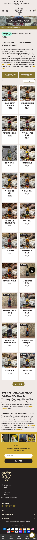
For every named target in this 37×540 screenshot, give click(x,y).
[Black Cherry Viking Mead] (9, 93)
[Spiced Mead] (27, 361)
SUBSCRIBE (18, 461)
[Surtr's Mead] (27, 153)
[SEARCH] (7, 11)
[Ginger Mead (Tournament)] (9, 211)
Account (11, 538)
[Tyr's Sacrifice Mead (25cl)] (27, 331)
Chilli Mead (10, 251)
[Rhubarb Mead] (27, 181)
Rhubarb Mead (27, 191)
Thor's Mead (9, 371)
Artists (23, 3)
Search (19, 538)
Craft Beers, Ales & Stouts (27, 75)
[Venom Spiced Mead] (9, 181)
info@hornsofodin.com (10, 497)
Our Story (7, 3)
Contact (13, 3)
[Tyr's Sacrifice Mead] (27, 123)
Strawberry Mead (9, 281)
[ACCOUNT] (27, 11)
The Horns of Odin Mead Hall (10, 75)
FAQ (18, 3)
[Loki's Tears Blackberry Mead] (9, 331)
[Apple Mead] (27, 211)
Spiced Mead (27, 371)
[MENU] (3, 11)
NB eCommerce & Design (18, 525)
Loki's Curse (9, 163)
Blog (27, 3)
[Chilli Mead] (9, 241)
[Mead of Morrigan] (9, 123)
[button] (34, 11)
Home (2, 27)
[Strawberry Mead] (9, 271)
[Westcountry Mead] (27, 241)
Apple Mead (27, 221)
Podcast (17, 5)
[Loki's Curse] (9, 153)
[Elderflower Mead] (27, 301)
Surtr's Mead (27, 163)
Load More (18, 384)
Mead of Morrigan (9, 133)
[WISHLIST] (30, 11)
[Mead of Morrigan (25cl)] (9, 301)
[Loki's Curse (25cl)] (27, 271)
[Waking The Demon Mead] (27, 93)
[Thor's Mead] (9, 361)
